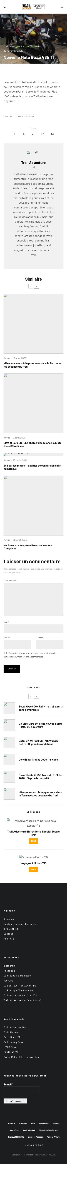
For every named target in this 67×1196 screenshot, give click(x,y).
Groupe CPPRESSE (47, 1154)
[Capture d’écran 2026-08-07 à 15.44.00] (33, 324)
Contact (8, 933)
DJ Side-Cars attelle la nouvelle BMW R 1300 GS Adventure (40, 725)
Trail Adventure (12, 46)
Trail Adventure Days (16, 1027)
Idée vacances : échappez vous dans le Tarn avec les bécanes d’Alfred (32, 365)
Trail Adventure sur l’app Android (23, 1000)
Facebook (9, 970)
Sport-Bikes (14, 1130)
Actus (26, 46)
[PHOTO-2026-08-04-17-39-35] (9, 759)
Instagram (10, 965)
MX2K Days (10, 1047)
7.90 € (33, 869)
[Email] (42, 134)
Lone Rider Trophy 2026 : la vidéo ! (39, 759)
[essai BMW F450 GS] (9, 742)
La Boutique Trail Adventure (20, 985)
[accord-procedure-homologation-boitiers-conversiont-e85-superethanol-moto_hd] (33, 454)
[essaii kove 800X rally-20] (9, 708)
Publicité (9, 938)
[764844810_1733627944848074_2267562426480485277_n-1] (9, 725)
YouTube (8, 980)
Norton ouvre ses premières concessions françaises (28, 547)
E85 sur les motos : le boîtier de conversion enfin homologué (32, 467)
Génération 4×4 (29, 1130)
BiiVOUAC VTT (12, 1052)
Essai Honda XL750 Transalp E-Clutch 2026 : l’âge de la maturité (41, 776)
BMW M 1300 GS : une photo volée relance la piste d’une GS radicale (32, 444)
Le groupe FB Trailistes (17, 975)
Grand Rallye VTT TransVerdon (21, 1057)
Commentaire (10, 580)
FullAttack (23, 1124)
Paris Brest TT (12, 1037)
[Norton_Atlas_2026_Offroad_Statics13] (33, 505)
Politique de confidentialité (20, 924)
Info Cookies (11, 928)
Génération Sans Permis (48, 1130)
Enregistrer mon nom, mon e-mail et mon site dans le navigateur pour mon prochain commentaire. (30, 655)
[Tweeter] (23, 134)
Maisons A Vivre (53, 1137)
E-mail (7, 637)
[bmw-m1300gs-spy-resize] (33, 403)
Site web (40, 637)
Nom (6, 622)
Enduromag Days (13, 1042)
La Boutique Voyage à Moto (19, 990)
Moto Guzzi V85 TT (26, 117)
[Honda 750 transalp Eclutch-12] (9, 777)
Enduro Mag (44, 1124)
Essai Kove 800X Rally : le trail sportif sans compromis (41, 708)
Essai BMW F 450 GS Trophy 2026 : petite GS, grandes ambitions (39, 742)
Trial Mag (56, 1124)
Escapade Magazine (35, 1137)
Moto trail (36, 46)
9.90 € (33, 841)
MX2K (33, 1124)
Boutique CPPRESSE (16, 1137)
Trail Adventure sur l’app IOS (20, 995)
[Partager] (14, 134)
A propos (9, 919)
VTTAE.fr (11, 1124)
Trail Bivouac (11, 1032)
